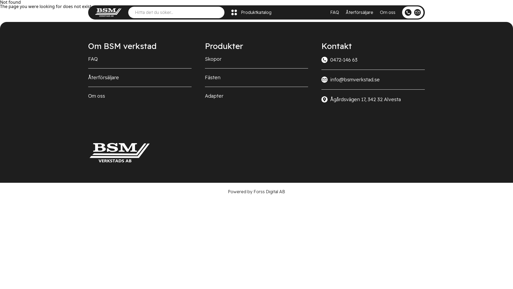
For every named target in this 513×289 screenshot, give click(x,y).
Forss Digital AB (269, 191)
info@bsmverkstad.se (355, 80)
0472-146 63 (343, 60)
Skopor (213, 59)
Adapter (214, 96)
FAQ (334, 12)
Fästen (212, 77)
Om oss (387, 12)
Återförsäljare (359, 12)
